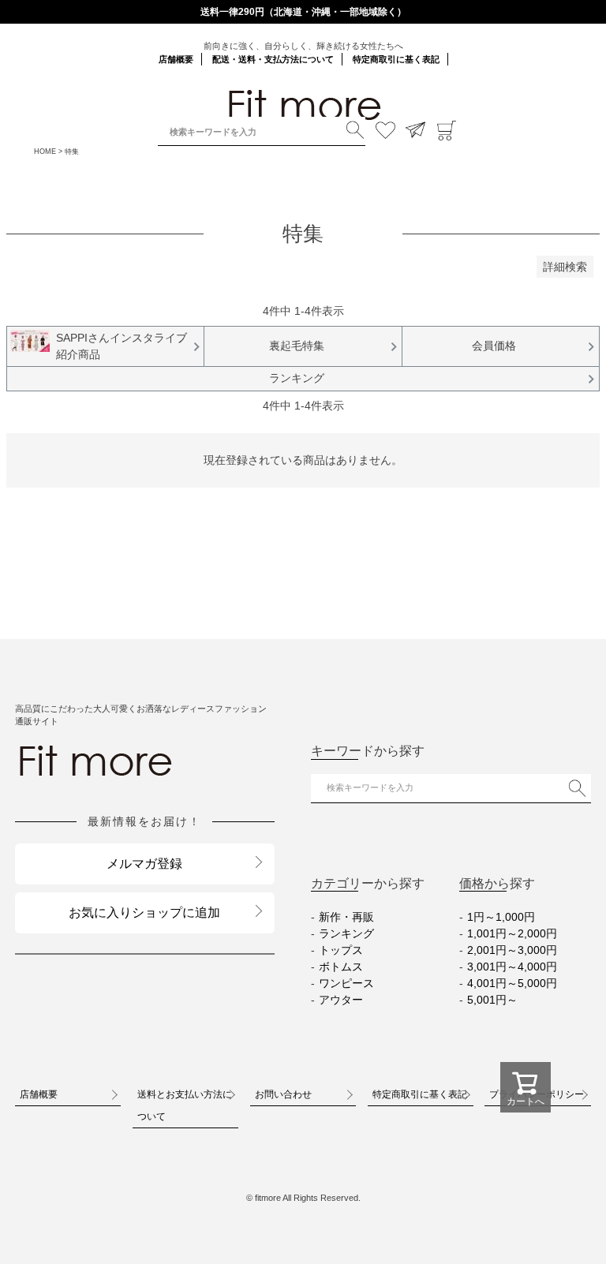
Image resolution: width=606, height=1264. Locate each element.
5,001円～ (492, 999)
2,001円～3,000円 (512, 950)
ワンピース (346, 983)
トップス (341, 950)
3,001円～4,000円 (512, 966)
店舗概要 (176, 59)
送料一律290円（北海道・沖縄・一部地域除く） (303, 11)
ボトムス (341, 966)
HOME (45, 151)
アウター (341, 999)
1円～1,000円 (501, 917)
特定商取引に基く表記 (396, 59)
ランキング (346, 933)
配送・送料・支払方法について (273, 59)
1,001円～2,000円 (512, 933)
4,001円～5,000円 (512, 983)
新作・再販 (346, 917)
